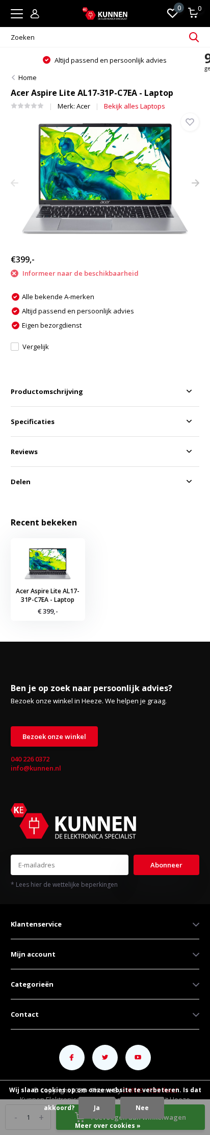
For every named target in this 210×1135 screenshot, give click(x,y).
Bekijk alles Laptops (134, 106)
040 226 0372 (30, 758)
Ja (97, 1107)
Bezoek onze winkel (54, 736)
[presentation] (14, 183)
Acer (83, 106)
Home (27, 77)
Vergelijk (35, 346)
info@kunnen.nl (36, 768)
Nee (142, 1107)
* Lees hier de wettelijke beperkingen (64, 884)
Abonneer (166, 864)
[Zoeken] (194, 37)
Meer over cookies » (108, 1125)
